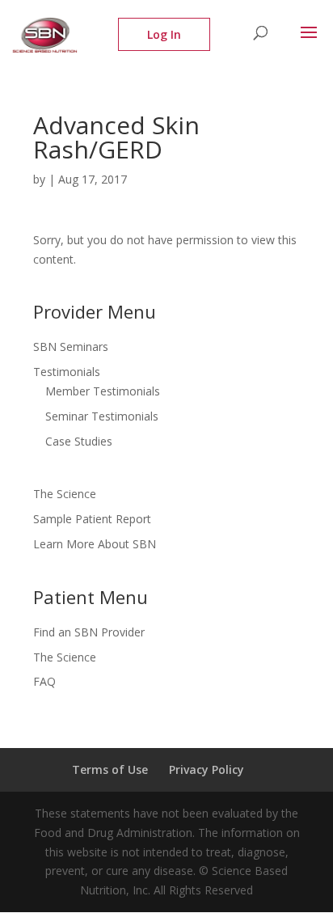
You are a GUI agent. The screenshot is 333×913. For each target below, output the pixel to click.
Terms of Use (110, 769)
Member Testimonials (102, 391)
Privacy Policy (206, 769)
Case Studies (78, 441)
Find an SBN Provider (89, 632)
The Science (64, 493)
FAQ (44, 681)
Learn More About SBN (94, 544)
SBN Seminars (70, 346)
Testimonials (66, 371)
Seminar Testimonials (101, 416)
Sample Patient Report (92, 518)
